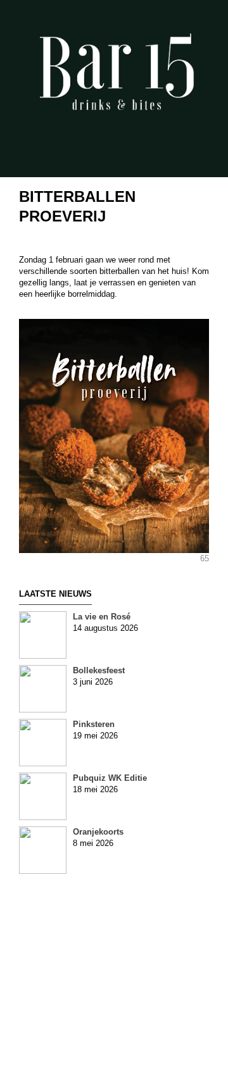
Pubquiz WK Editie (110, 778)
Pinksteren (94, 724)
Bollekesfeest (99, 670)
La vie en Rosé (101, 616)
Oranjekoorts (98, 832)
